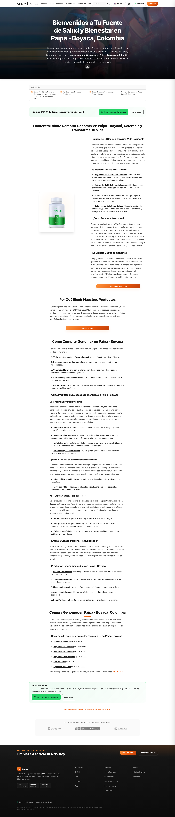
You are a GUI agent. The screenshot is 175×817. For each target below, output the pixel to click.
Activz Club (84, 357)
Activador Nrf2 (109, 777)
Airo (76, 786)
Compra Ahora (87, 328)
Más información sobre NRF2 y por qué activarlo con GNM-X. (87, 710)
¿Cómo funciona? (110, 772)
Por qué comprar (56, 4)
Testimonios (108, 791)
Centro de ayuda (84, 4)
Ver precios (136, 112)
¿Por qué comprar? (110, 786)
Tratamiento (70, 4)
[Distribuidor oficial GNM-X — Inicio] (27, 3)
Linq (76, 777)
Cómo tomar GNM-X (111, 781)
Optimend (78, 781)
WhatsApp (136, 777)
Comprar (43, 4)
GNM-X (77, 772)
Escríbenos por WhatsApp (115, 112)
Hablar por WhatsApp (148, 753)
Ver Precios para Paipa (118, 286)
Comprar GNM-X (128, 753)
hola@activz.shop (139, 772)
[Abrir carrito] (129, 4)
